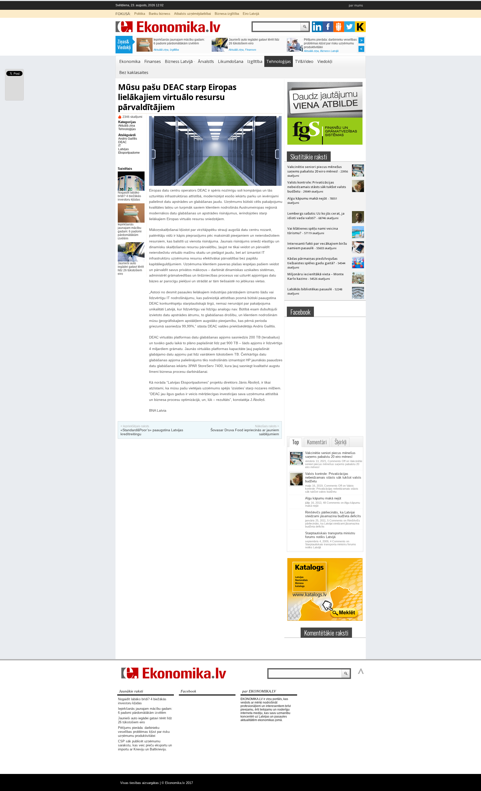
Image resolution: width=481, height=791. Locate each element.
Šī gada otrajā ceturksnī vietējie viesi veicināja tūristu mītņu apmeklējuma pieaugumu (328, 43)
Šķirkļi (340, 442)
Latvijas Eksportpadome (129, 150)
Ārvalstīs (206, 61)
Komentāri (317, 442)
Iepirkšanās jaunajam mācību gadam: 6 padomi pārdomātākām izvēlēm (130, 231)
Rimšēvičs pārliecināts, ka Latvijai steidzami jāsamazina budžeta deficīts (333, 514)
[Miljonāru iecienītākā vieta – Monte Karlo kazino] (358, 282)
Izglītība (254, 61)
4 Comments (330, 544)
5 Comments (332, 523)
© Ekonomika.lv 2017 (177, 783)
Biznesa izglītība (227, 14)
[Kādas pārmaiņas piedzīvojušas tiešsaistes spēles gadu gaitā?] (358, 267)
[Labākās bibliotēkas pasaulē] (358, 297)
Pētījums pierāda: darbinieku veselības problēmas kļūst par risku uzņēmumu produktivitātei (144, 732)
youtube (360, 26)
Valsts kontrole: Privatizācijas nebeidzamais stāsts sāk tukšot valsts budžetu (316, 187)
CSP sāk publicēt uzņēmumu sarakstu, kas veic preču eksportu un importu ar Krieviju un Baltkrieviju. (180, 43)
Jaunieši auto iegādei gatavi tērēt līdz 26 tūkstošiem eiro (131, 268)
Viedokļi (324, 61)
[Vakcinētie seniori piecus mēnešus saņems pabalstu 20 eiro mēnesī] (358, 175)
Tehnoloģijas (278, 61)
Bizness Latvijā (179, 50)
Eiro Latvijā (251, 14)
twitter (349, 26)
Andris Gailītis (127, 138)
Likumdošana (230, 61)
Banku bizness (159, 14)
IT (119, 145)
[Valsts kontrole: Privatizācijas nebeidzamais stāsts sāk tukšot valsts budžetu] (358, 191)
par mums (356, 5)
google (317, 26)
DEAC (122, 142)
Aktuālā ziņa (161, 50)
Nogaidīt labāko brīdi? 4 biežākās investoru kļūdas (129, 196)
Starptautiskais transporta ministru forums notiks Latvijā (330, 535)
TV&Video (304, 61)
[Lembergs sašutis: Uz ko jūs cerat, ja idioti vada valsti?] (358, 222)
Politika (139, 14)
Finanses (152, 61)
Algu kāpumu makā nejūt (307, 198)
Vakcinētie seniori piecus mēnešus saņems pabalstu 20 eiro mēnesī (314, 168)
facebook (328, 26)
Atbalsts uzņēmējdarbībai (192, 14)
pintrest (338, 26)
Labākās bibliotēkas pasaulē (309, 289)
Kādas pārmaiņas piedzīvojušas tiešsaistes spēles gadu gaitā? (312, 260)
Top (295, 442)
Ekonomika (129, 61)
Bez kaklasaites (133, 72)
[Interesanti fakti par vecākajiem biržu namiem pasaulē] (358, 252)
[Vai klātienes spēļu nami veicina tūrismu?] (358, 237)
